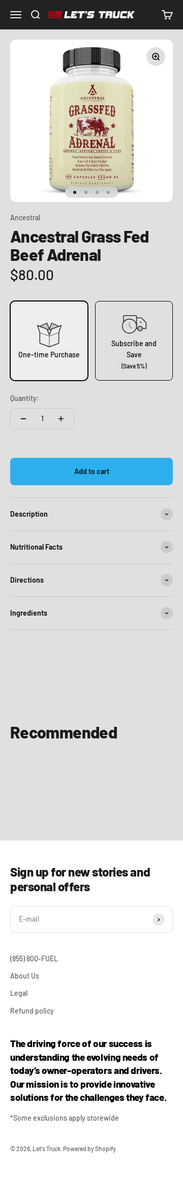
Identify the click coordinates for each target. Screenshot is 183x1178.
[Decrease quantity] (23, 419)
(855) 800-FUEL (34, 958)
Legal (18, 993)
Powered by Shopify (89, 1148)
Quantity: (24, 398)
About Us (24, 975)
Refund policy (32, 1010)
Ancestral (25, 217)
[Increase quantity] (61, 419)
